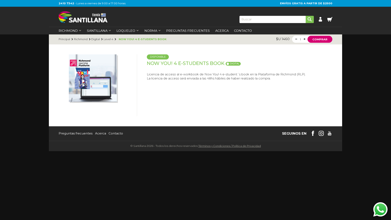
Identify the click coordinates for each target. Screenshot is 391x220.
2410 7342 (66, 3)
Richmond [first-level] (68, 30)
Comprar (319, 39)
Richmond (81, 39)
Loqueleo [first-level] (125, 30)
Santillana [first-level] (97, 30)
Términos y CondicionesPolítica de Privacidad (229, 145)
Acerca (222, 30)
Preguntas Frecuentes (188, 30)
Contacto (243, 30)
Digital (95, 39)
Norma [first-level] (150, 30)
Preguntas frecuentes (75, 133)
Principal (64, 39)
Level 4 (108, 39)
